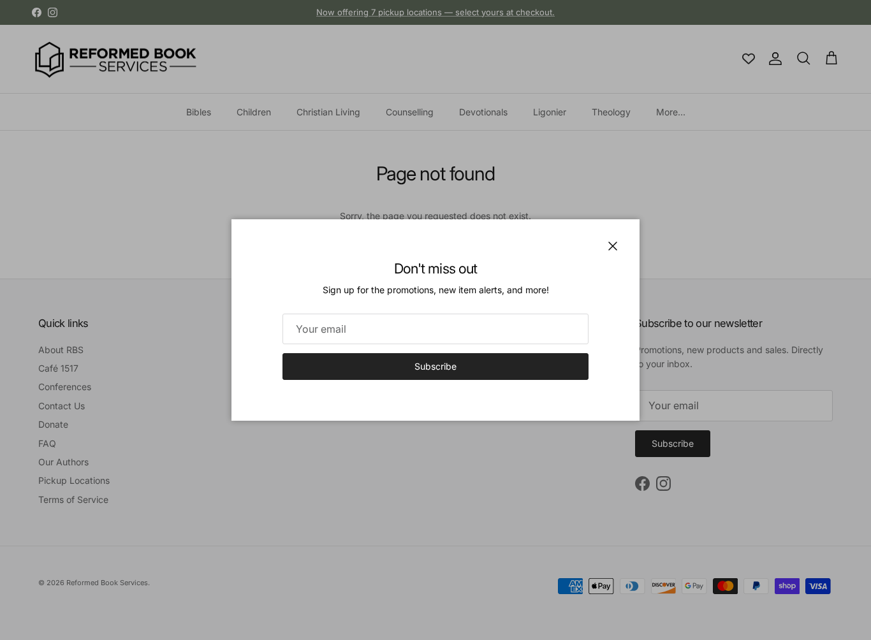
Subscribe (435, 366)
